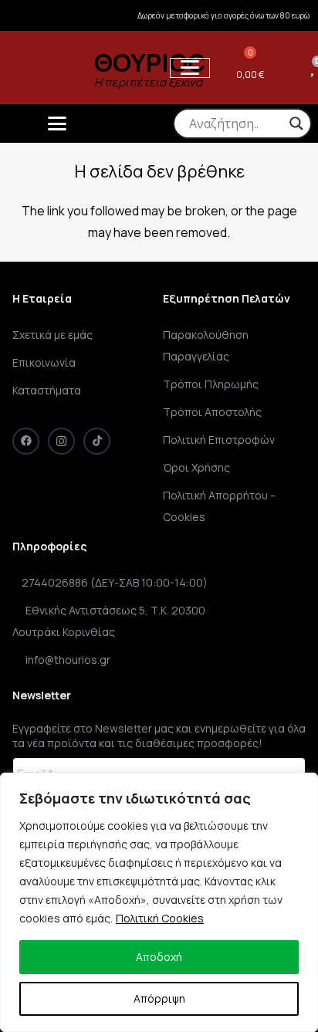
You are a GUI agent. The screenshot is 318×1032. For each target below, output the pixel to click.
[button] (190, 68)
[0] (312, 67)
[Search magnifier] (296, 123)
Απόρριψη (159, 998)
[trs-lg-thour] (41, 67)
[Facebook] (25, 441)
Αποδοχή (159, 956)
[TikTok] (96, 441)
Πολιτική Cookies (160, 918)
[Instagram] (61, 441)
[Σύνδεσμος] (287, 67)
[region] (159, 902)
